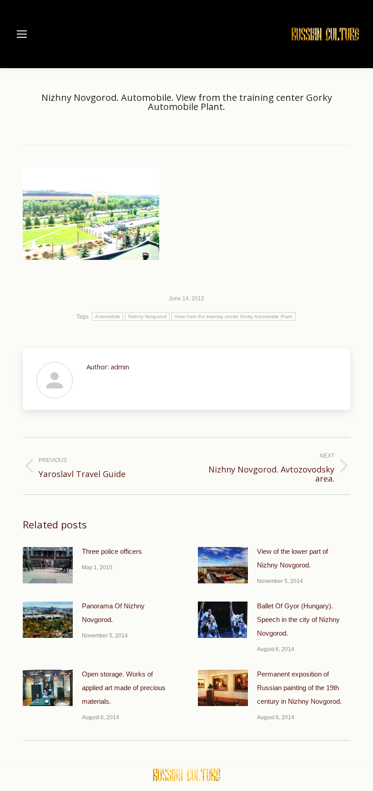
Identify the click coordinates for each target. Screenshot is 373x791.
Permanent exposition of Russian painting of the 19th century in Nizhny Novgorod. (299, 687)
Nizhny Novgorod (147, 316)
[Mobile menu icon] (22, 34)
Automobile (107, 316)
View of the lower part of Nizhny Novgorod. (292, 558)
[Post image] (48, 565)
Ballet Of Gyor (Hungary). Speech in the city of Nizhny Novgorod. (298, 619)
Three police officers (112, 551)
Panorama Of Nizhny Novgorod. (113, 612)
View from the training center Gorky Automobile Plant (233, 316)
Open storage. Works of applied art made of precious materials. (124, 687)
